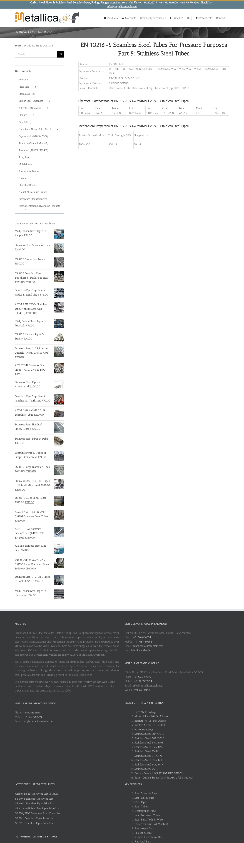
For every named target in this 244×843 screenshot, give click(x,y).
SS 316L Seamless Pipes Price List (34, 818)
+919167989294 (33, 717)
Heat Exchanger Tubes (147, 815)
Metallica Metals (140, 650)
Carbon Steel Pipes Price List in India (36, 793)
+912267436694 (142, 637)
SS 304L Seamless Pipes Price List (34, 803)
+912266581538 (32, 712)
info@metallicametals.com (38, 721)
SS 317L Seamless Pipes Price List (34, 823)
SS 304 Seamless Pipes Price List (34, 798)
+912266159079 (142, 676)
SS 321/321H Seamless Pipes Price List (37, 808)
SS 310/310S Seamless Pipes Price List (37, 813)
